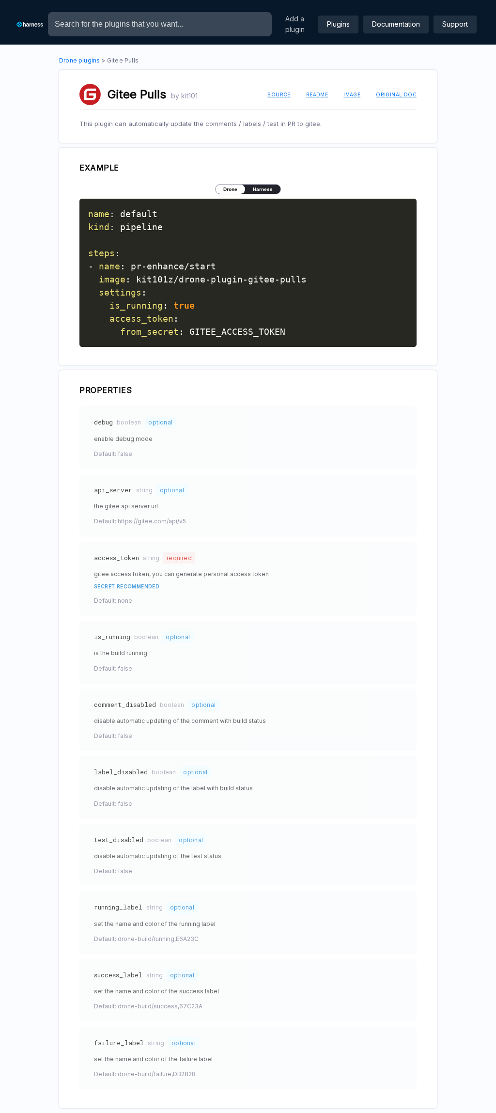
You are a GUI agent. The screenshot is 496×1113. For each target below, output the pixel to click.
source (278, 94)
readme (317, 94)
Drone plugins (79, 60)
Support (455, 24)
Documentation (396, 24)
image (351, 94)
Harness (263, 189)
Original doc (396, 94)
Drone (230, 189)
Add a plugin (295, 24)
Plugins (338, 24)
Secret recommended (126, 586)
